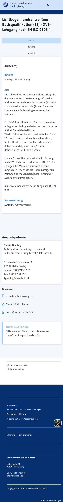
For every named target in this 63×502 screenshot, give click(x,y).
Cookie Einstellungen (51, 500)
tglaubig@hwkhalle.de (17, 278)
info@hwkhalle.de (15, 475)
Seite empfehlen (17, 369)
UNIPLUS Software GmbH (36, 488)
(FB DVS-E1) (10, 66)
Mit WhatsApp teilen (19, 365)
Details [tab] (31, 40)
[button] (48, 5)
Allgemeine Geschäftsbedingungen (22, 418)
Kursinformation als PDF (19, 312)
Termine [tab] (31, 46)
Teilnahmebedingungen (19, 296)
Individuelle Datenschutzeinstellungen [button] (24, 409)
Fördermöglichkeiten (17, 304)
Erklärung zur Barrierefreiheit (19, 435)
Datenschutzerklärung (16, 414)
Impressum (12, 405)
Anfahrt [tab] (31, 53)
